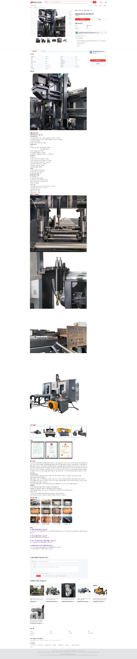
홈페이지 (31, 7)
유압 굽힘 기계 (32, 633)
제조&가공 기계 (36, 7)
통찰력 (84, 650)
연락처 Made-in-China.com (74, 650)
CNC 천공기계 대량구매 (75, 645)
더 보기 (31, 647)
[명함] (105, 55)
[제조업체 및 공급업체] (36, 2)
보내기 (38, 576)
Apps (100, 5)
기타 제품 (70, 633)
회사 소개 (53, 650)
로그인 (106, 2)
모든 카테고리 (33, 5)
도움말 (96, 5)
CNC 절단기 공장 (48, 645)
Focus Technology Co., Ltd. (70, 654)
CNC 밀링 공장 (60, 645)
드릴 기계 (50, 631)
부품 (88, 631)
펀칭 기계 (31, 631)
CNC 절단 (54, 645)
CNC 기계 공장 (33, 645)
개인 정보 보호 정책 (66, 650)
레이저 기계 (32, 634)
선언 (57, 650)
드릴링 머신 (45, 7)
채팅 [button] (100, 19)
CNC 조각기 (67, 645)
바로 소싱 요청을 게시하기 (61, 575)
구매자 (90, 5)
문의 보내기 (82, 19)
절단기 (69, 631)
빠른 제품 (80, 650)
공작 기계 (40, 7)
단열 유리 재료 (90, 633)
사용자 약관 (60, 650)
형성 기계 (50, 633)
